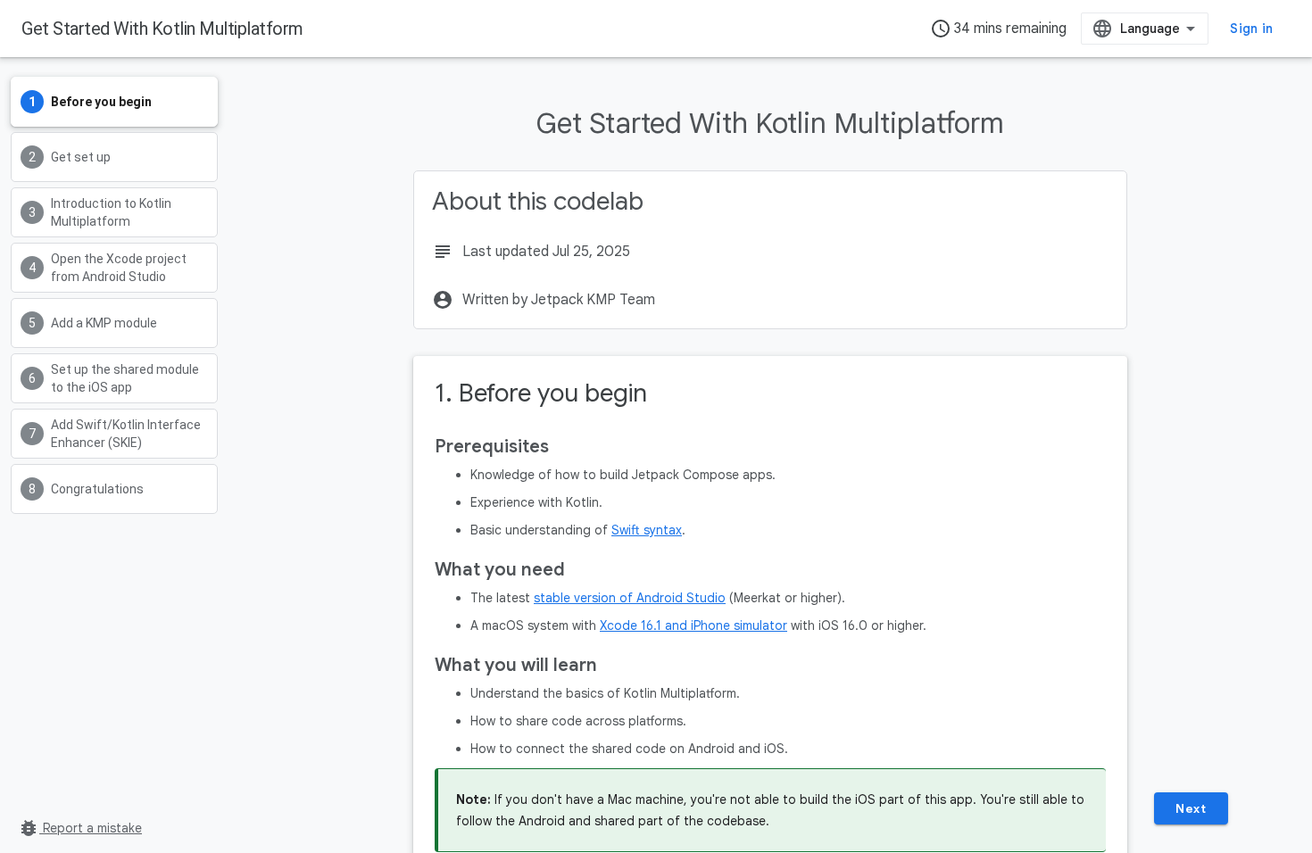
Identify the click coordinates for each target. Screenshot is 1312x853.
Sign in (1251, 29)
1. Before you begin (541, 393)
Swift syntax (646, 530)
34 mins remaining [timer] (998, 28)
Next (1190, 808)
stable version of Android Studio (630, 598)
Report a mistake (80, 828)
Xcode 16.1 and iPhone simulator (693, 625)
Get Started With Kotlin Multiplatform (162, 28)
